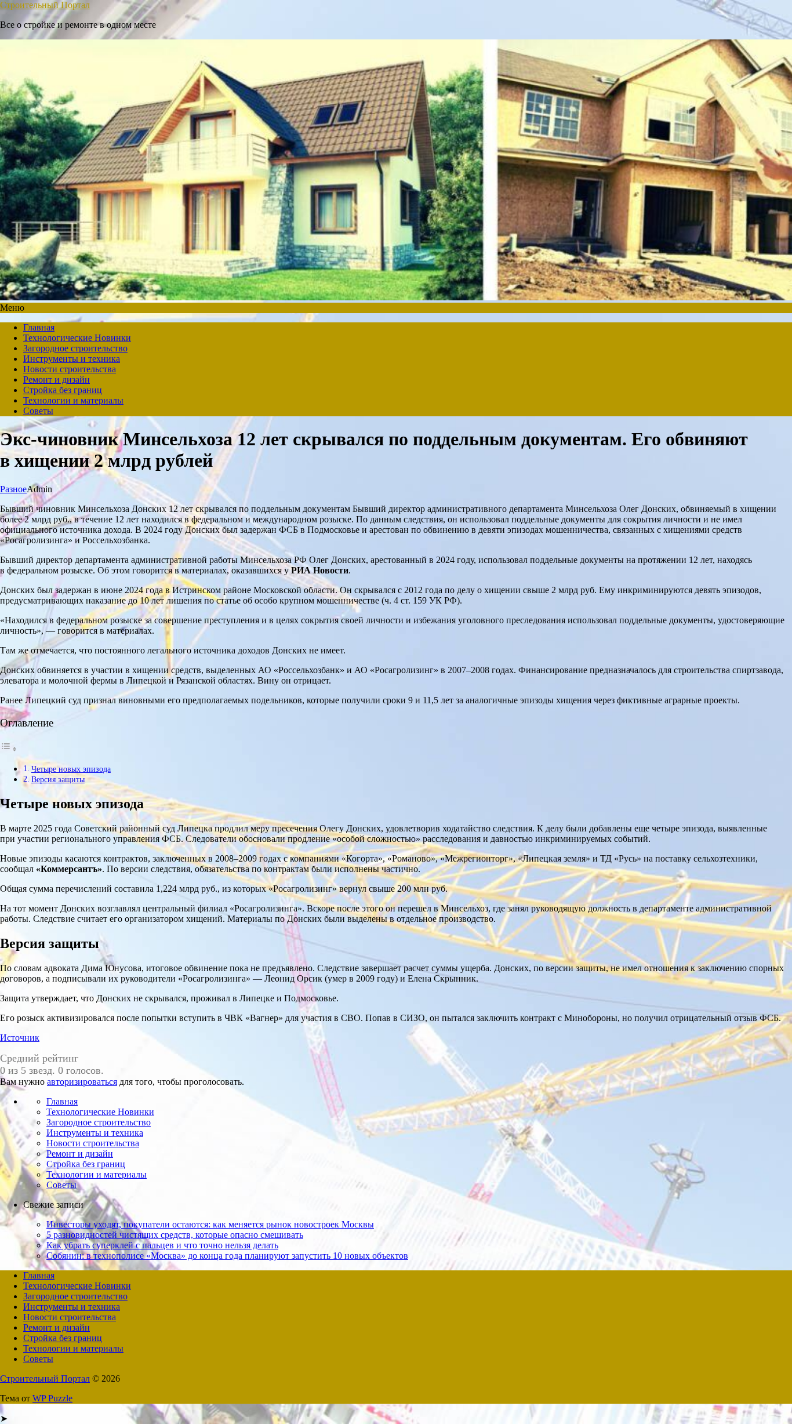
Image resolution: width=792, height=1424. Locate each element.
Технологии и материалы (73, 400)
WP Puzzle (52, 1398)
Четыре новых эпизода (71, 768)
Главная (39, 327)
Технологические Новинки (77, 338)
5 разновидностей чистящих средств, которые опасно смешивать (174, 1235)
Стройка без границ (62, 390)
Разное (13, 489)
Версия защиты (58, 779)
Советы (38, 411)
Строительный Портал (45, 5)
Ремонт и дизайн (56, 379)
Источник (19, 1037)
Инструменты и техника (71, 359)
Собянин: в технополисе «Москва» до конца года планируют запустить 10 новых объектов (227, 1255)
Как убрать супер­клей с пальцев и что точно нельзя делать (162, 1245)
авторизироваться (82, 1082)
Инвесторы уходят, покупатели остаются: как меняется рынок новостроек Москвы (210, 1224)
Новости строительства (69, 369)
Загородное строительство (75, 348)
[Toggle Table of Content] (8, 749)
